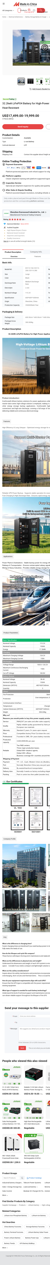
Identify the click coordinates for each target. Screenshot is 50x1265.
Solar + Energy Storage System (13, 1187)
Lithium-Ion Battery (39, 1215)
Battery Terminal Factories (13, 1232)
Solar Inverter (7, 1191)
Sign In (5, 241)
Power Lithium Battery (12, 1238)
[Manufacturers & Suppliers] (25, 4)
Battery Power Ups (32, 1238)
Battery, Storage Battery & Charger (35, 17)
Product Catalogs (35, 1178)
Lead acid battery (29, 1187)
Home (4, 17)
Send (22, 1048)
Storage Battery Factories (35, 1227)
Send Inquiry (23, 127)
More (4, 1248)
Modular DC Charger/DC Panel (34, 1191)
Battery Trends (9, 1243)
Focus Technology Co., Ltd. (29, 1256)
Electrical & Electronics (16, 17)
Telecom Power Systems (32, 1182)
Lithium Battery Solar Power (38, 1232)
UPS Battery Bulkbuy (27, 1243)
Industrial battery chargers (12, 1182)
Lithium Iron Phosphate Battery (15, 1215)
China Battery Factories (12, 1227)
